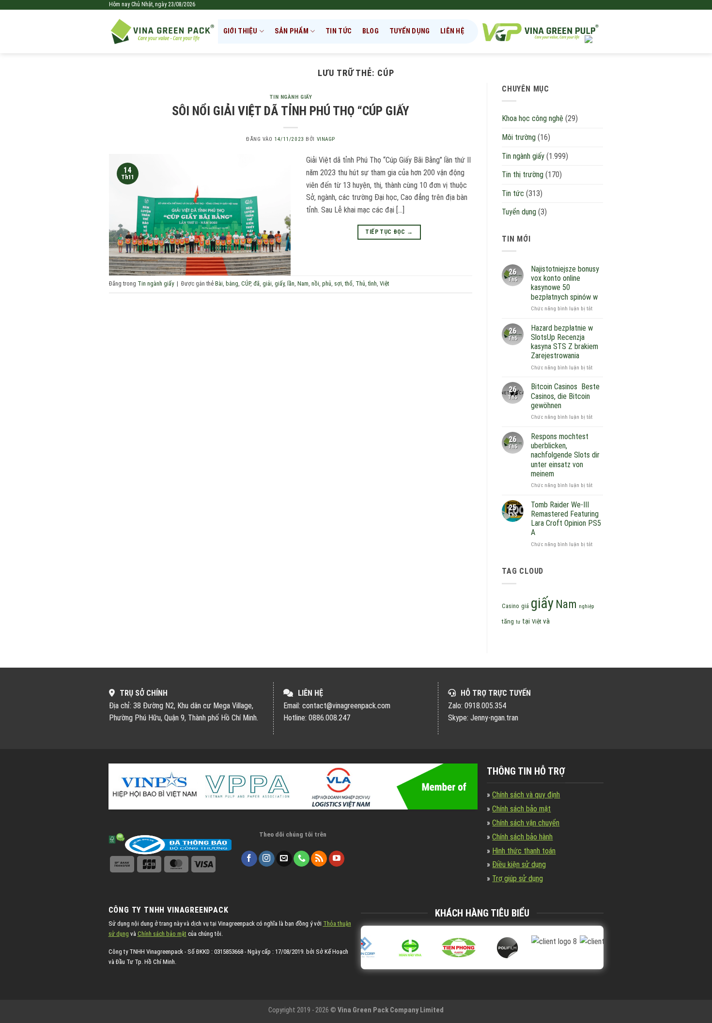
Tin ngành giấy (290, 97)
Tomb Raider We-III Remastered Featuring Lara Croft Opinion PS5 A (566, 518)
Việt (384, 283)
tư (518, 622)
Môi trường (519, 137)
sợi (338, 283)
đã (256, 283)
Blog (370, 31)
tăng (508, 621)
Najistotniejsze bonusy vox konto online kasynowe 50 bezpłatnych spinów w (565, 283)
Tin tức (338, 31)
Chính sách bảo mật (521, 808)
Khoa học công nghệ (532, 118)
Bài (219, 283)
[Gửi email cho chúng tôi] (284, 859)
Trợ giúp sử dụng (517, 878)
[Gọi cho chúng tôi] (302, 859)
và (546, 621)
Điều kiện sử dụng (519, 864)
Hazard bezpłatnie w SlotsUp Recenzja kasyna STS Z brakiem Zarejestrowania (564, 342)
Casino (510, 606)
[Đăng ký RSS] (319, 859)
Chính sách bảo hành (522, 836)
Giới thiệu (240, 31)
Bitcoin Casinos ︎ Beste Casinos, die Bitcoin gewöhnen (565, 396)
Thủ (360, 283)
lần (290, 283)
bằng (232, 283)
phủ (326, 283)
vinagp (326, 139)
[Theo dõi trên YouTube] (337, 859)
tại (526, 621)
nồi (315, 283)
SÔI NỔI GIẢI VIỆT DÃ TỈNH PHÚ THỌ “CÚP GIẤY (290, 111)
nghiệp (586, 606)
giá (525, 606)
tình (372, 283)
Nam (303, 283)
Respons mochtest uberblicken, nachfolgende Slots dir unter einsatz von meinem (565, 455)
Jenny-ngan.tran (494, 717)
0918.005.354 (485, 705)
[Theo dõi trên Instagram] (267, 859)
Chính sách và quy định (526, 794)
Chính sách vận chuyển (525, 822)
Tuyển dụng (409, 31)
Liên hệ (452, 31)
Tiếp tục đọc (389, 232)
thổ (349, 283)
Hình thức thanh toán (524, 850)
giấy (279, 283)
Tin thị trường (522, 174)
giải (267, 283)
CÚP (245, 283)
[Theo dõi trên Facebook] (249, 859)
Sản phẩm (292, 31)
